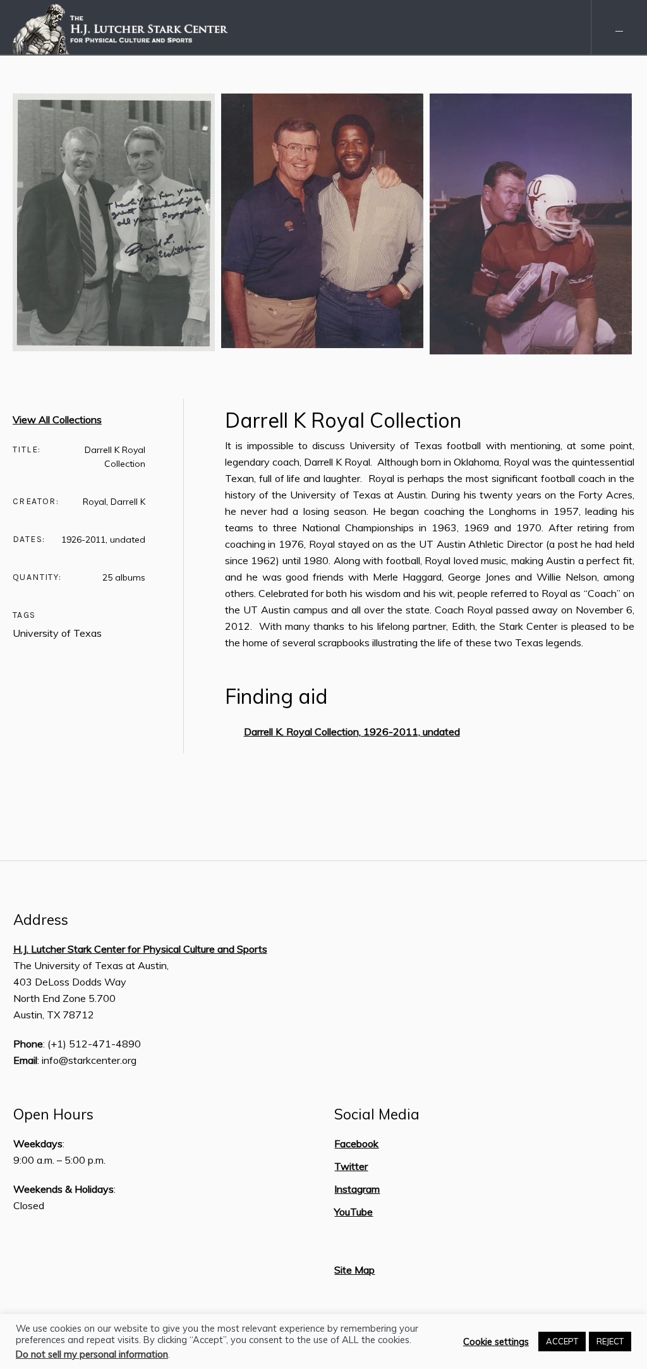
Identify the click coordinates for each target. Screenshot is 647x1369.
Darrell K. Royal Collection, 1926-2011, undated (352, 731)
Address (40, 920)
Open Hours (53, 1114)
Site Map (354, 1269)
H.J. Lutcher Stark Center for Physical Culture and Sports (140, 949)
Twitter (351, 1166)
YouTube (353, 1211)
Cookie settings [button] (496, 1342)
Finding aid (276, 696)
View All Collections (57, 419)
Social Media (377, 1114)
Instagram (357, 1189)
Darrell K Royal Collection (343, 420)
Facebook (356, 1143)
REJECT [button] (610, 1341)
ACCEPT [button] (562, 1341)
